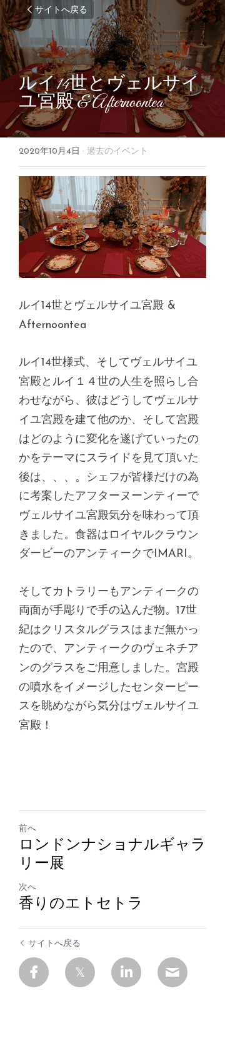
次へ (27, 887)
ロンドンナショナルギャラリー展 (112, 855)
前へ (27, 829)
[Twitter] (80, 972)
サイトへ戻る (61, 9)
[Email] (173, 972)
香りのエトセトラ (81, 904)
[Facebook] (34, 972)
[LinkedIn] (126, 972)
